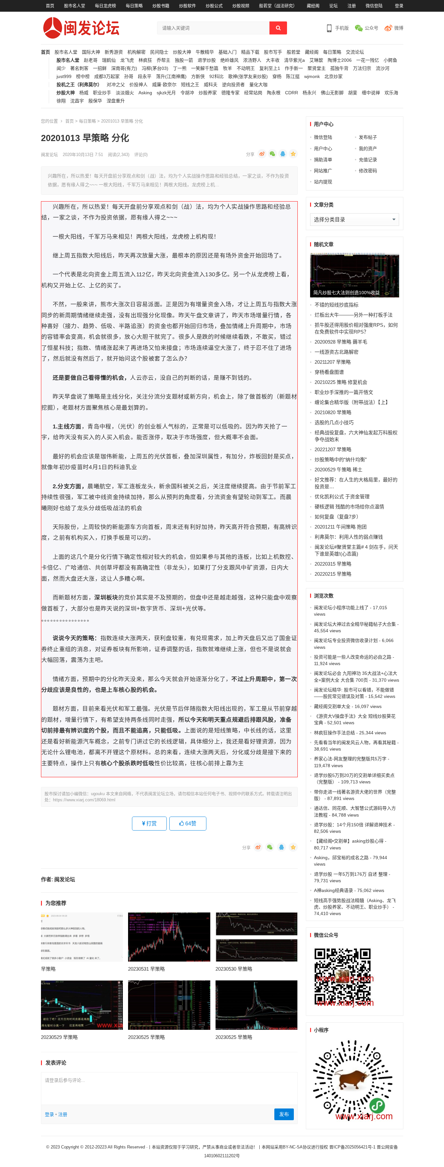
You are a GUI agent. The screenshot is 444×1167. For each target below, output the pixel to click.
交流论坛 (355, 52)
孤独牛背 (339, 68)
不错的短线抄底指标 (337, 305)
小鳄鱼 (390, 60)
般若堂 (293, 52)
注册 (351, 5)
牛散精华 (205, 52)
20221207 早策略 (333, 449)
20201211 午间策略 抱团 (341, 527)
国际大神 (91, 52)
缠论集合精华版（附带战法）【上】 (352, 402)
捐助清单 (323, 159)
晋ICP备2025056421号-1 (353, 1147)
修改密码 (368, 170)
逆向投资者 (233, 84)
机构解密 (136, 52)
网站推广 (323, 170)
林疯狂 (145, 60)
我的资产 (368, 148)
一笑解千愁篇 (204, 68)
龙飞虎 (127, 60)
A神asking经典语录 (333, 890)
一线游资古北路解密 (337, 352)
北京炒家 (333, 76)
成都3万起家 (107, 76)
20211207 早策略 (333, 362)
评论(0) (141, 154)
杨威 (83, 92)
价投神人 (138, 84)
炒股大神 (182, 52)
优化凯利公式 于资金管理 (342, 496)
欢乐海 (391, 92)
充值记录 (368, 159)
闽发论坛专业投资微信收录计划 (346, 640)
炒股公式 (214, 5)
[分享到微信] (272, 153)
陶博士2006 (340, 60)
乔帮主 (163, 60)
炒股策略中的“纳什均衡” (341, 459)
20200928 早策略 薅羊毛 (341, 342)
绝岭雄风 (229, 60)
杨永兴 (309, 92)
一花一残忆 (367, 60)
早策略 (48, 969)
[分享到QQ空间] (293, 153)
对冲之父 (116, 84)
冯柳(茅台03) (155, 68)
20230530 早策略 (233, 969)
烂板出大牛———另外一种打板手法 (354, 315)
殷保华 (95, 100)
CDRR (291, 92)
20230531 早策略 (146, 969)
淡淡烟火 (125, 92)
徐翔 (61, 100)
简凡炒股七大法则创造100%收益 (346, 292)
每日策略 (134, 5)
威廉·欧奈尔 (164, 84)
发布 (284, 1114)
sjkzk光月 (166, 92)
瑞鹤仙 (109, 60)
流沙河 (382, 68)
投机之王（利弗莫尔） (79, 84)
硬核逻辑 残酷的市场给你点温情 (349, 506)
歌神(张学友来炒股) (248, 76)
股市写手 (273, 52)
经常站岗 (253, 92)
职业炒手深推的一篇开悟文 (344, 392)
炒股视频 (240, 5)
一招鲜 (100, 68)
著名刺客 (79, 68)
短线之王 (190, 84)
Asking (145, 92)
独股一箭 (184, 60)
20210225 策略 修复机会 (341, 382)
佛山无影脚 (332, 92)
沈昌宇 (77, 100)
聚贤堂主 (316, 68)
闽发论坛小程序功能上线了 (341, 607)
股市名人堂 (74, 5)
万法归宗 (362, 68)
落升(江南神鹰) (171, 76)
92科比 (216, 76)
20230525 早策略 (146, 1037)
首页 (50, 5)
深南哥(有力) (124, 68)
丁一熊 (180, 68)
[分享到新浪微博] (262, 153)
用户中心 (323, 148)
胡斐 (352, 92)
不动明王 (246, 68)
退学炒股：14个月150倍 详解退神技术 (353, 824)
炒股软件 (187, 5)
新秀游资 (114, 52)
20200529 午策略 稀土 (338, 469)
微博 (398, 28)
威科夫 (210, 84)
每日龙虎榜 (105, 5)
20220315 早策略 (333, 564)
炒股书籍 (160, 5)
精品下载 (250, 52)
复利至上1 (269, 68)
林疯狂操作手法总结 (334, 732)
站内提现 (323, 181)
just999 (64, 76)
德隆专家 (230, 92)
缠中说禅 (371, 92)
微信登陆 (374, 5)
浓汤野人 (252, 60)
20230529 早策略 (59, 1037)
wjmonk (312, 76)
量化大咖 (258, 84)
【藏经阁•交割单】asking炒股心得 (349, 841)
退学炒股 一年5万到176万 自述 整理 (350, 874)
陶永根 (274, 92)
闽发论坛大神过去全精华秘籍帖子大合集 (355, 624)
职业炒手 (102, 92)
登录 (399, 5)
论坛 (333, 5)
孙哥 (128, 76)
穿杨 (276, 76)
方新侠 (198, 76)
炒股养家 (208, 92)
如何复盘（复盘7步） (338, 516)
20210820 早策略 (333, 412)
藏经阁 (313, 5)
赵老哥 (91, 60)
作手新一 (294, 68)
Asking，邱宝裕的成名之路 (341, 857)
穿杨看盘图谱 (329, 372)
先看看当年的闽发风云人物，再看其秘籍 (355, 742)
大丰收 (273, 60)
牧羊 (227, 68)
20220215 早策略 (333, 574)
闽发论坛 (49, 154)
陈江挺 (293, 76)
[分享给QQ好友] (282, 153)
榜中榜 (83, 76)
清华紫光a (294, 60)
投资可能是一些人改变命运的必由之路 (352, 657)
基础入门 (227, 52)
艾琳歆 (316, 60)
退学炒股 (207, 60)
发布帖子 (368, 137)
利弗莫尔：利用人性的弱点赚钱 (349, 537)
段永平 (144, 76)
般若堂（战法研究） (278, 5)
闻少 (61, 68)
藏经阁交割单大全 (332, 706)
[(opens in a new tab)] (82, 937)
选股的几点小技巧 (334, 422)
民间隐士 (159, 52)
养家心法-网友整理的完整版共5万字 (350, 758)
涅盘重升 (116, 100)
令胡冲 (187, 92)
